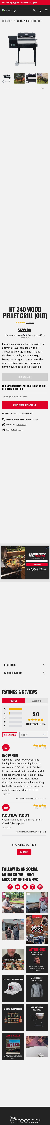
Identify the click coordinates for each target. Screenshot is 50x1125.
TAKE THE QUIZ (36, 565)
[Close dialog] (47, 548)
